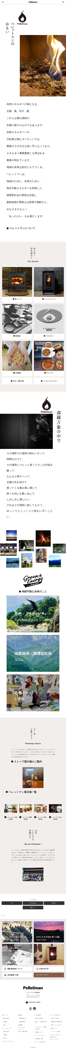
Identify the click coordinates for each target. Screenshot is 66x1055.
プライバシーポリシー (55, 1034)
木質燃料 (20, 1025)
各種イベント (54, 1028)
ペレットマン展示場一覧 (23, 792)
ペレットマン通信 (55, 1031)
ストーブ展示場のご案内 (28, 761)
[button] (33, 907)
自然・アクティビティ (56, 1025)
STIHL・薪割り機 (22, 1031)
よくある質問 (37, 1015)
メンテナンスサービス (7, 1041)
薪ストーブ (5, 1015)
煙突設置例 (22, 1021)
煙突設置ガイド (23, 1018)
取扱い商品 (6, 1018)
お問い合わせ (53, 1037)
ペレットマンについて (22, 228)
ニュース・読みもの (55, 1015)
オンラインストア (54, 1039)
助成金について (39, 1032)
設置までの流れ (39, 1018)
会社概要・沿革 (39, 1038)
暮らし (5, 1025)
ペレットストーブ (6, 1028)
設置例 (5, 1021)
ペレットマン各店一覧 (39, 1042)
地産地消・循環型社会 (56, 1021)
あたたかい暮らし (55, 1018)
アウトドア (21, 1029)
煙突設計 (20, 1015)
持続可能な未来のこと (34, 591)
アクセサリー (21, 1027)
